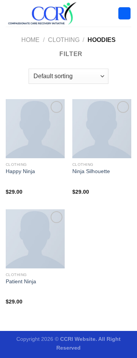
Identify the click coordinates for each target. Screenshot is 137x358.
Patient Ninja (21, 281)
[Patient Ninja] (35, 238)
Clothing (64, 40)
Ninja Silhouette (91, 171)
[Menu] (124, 13)
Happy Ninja (20, 171)
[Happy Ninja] (35, 128)
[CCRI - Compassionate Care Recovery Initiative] (44, 13)
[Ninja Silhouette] (101, 128)
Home (30, 40)
